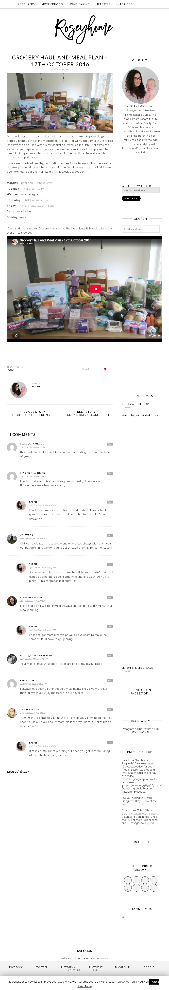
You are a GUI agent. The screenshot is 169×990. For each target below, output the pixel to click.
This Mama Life (29, 709)
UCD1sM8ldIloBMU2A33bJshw (140, 813)
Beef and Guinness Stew (37, 183)
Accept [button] (156, 981)
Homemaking (79, 4)
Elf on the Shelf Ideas (138, 668)
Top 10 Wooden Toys (136, 404)
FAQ (129, 820)
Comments (15, 366)
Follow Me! (140, 732)
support (149, 823)
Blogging (126, 407)
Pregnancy (27, 4)
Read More (85, 986)
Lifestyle (103, 4)
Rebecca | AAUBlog (32, 444)
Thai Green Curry (33, 188)
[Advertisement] (141, 328)
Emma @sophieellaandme (36, 655)
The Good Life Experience (31, 415)
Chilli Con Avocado (35, 200)
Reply (110, 444)
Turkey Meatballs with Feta (36, 205)
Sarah (36, 386)
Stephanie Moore (31, 597)
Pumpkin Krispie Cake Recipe (87, 415)
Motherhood (52, 4)
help (124, 804)
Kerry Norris (28, 680)
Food (10, 370)
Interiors (124, 4)
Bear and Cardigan (32, 473)
